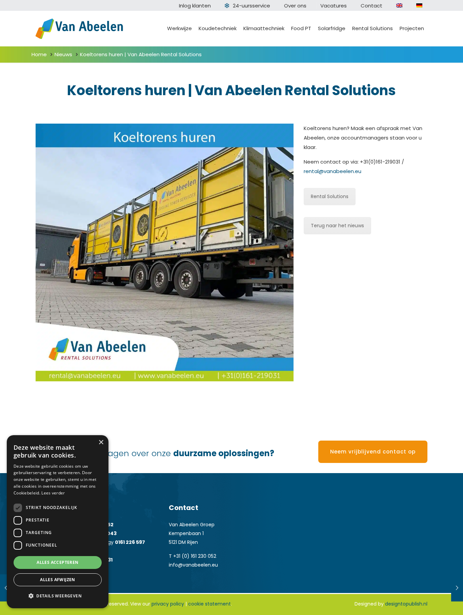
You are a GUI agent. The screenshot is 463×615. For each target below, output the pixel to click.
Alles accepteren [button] (57, 562)
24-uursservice (251, 5)
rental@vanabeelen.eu (332, 171)
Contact (371, 5)
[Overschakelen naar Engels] (399, 5)
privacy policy (168, 603)
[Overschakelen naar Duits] (419, 5)
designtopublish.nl (406, 603)
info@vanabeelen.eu (193, 564)
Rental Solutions (329, 196)
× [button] (100, 442)
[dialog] (57, 521)
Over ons (295, 5)
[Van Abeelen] (79, 28)
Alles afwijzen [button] (57, 579)
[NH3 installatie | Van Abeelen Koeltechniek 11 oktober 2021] (457, 587)
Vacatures (333, 5)
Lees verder (53, 493)
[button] (58, 596)
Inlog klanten (195, 5)
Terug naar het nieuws (337, 225)
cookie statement (209, 603)
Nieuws (63, 54)
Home (39, 54)
